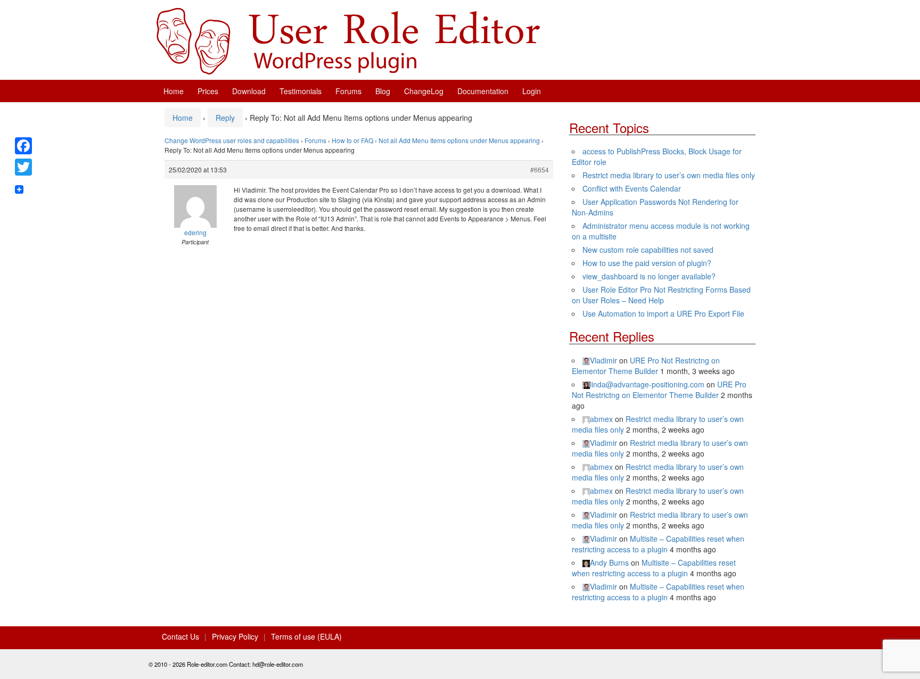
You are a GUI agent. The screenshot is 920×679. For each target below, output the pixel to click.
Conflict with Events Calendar (631, 188)
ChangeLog (423, 91)
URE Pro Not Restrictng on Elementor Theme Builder (646, 365)
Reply (225, 117)
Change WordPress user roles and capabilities (232, 140)
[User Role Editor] (348, 40)
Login (531, 91)
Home (173, 91)
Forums (348, 91)
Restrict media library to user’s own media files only (668, 175)
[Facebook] (23, 145)
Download (249, 91)
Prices (208, 91)
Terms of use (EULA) (306, 636)
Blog (382, 91)
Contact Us (180, 636)
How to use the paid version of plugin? (646, 263)
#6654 (539, 169)
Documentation (482, 91)
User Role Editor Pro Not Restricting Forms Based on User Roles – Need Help (661, 294)
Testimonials (301, 91)
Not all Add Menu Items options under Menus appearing (459, 140)
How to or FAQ (352, 140)
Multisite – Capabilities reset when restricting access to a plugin (658, 543)
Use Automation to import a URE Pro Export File (663, 313)
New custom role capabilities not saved (647, 249)
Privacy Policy (235, 636)
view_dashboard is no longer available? (649, 276)
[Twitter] (23, 167)
